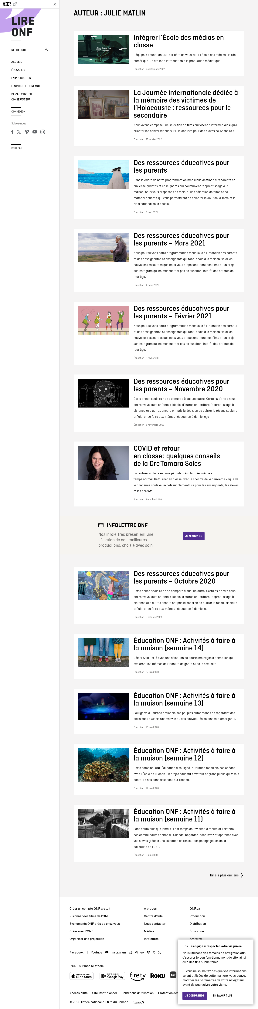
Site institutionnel (104, 993)
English (16, 148)
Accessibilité (79, 993)
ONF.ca (195, 908)
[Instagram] (42, 132)
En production (21, 78)
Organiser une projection (87, 939)
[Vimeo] (27, 132)
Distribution (198, 924)
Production (197, 916)
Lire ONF (23, 27)
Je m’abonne (193, 536)
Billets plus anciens (224, 875)
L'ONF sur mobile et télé (87, 966)
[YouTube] (34, 132)
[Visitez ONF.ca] (25, 4)
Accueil (16, 61)
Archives (196, 939)
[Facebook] (12, 132)
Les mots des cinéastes (26, 86)
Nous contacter (154, 924)
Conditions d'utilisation (137, 993)
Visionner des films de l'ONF (89, 916)
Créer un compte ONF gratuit (90, 908)
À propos (150, 908)
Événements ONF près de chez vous (95, 924)
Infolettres (151, 939)
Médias (149, 931)
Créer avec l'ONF (81, 931)
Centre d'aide (153, 916)
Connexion (18, 111)
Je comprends (195, 995)
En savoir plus (222, 995)
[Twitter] (19, 132)
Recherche (18, 50)
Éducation (18, 70)
